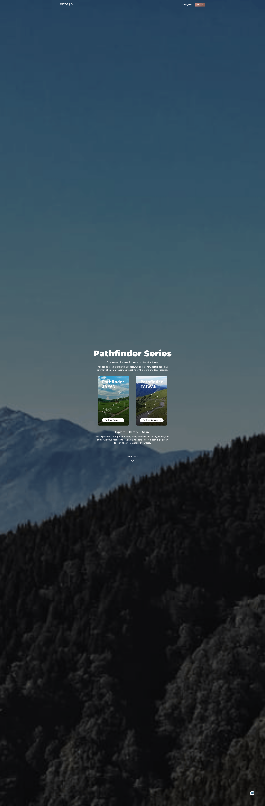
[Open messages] (252, 793)
